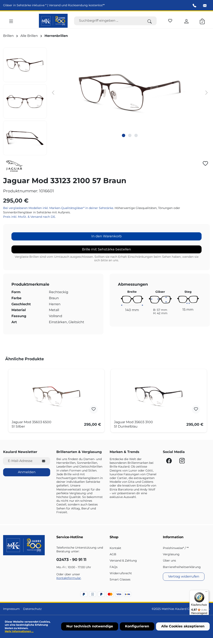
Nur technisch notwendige (89, 626)
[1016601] (129, 92)
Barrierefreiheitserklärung (182, 567)
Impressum (11, 609)
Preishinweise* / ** (176, 548)
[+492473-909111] (194, 6)
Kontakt (115, 548)
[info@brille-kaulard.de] (205, 6)
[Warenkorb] (202, 20)
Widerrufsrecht (121, 573)
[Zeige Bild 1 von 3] (123, 135)
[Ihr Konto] (186, 20)
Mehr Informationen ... (19, 631)
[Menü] (11, 20)
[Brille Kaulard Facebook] (169, 462)
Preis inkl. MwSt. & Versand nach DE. (29, 216)
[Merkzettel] (170, 20)
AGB (113, 554)
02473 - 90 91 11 (71, 559)
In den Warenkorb (106, 236)
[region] (106, 101)
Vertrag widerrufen (183, 576)
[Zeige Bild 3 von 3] (136, 135)
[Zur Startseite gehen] (53, 21)
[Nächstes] (206, 92)
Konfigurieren (137, 626)
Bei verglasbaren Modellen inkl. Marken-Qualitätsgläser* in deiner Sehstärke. (59, 208)
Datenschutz (32, 609)
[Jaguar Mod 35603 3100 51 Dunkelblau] (158, 396)
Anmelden (27, 472)
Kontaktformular (68, 578)
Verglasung (171, 554)
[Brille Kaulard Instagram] (182, 462)
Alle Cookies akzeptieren (182, 626)
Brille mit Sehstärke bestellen (106, 249)
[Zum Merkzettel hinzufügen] (205, 163)
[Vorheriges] (53, 92)
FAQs (114, 567)
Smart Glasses (120, 579)
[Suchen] (149, 20)
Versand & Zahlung (123, 560)
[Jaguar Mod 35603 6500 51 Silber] (56, 396)
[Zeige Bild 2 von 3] (129, 135)
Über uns (169, 560)
